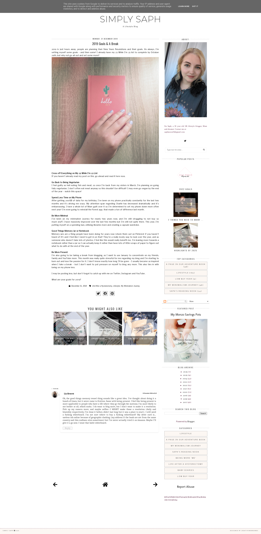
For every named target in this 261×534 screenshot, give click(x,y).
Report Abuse (185, 487)
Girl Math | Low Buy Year (105, 338)
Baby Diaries (186, 470)
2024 (185, 379)
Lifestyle (116, 286)
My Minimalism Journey (130, 286)
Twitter (116, 274)
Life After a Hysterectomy (102, 286)
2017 (185, 402)
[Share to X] (98, 293)
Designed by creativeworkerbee (244, 530)
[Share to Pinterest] (112, 293)
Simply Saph (130, 19)
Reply (67, 428)
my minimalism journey (78, 219)
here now (120, 176)
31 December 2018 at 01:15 (150, 393)
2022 (185, 385)
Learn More (183, 6)
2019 (185, 396)
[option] (70, 342)
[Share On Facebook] (105, 293)
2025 (185, 375)
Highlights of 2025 (185, 250)
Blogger (191, 422)
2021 (185, 389)
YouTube (140, 274)
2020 (185, 392)
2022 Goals (185, 189)
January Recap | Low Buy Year (70, 338)
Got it (195, 6)
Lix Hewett (69, 393)
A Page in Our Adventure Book (186, 264)
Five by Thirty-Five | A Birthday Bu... (140, 339)
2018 (185, 399)
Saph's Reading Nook (183, 291)
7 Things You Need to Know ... (185, 219)
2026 (185, 372)
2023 (185, 382)
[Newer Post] (55, 485)
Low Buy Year (183, 279)
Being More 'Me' (186, 458)
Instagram (126, 274)
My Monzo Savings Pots (186, 314)
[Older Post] (155, 485)
